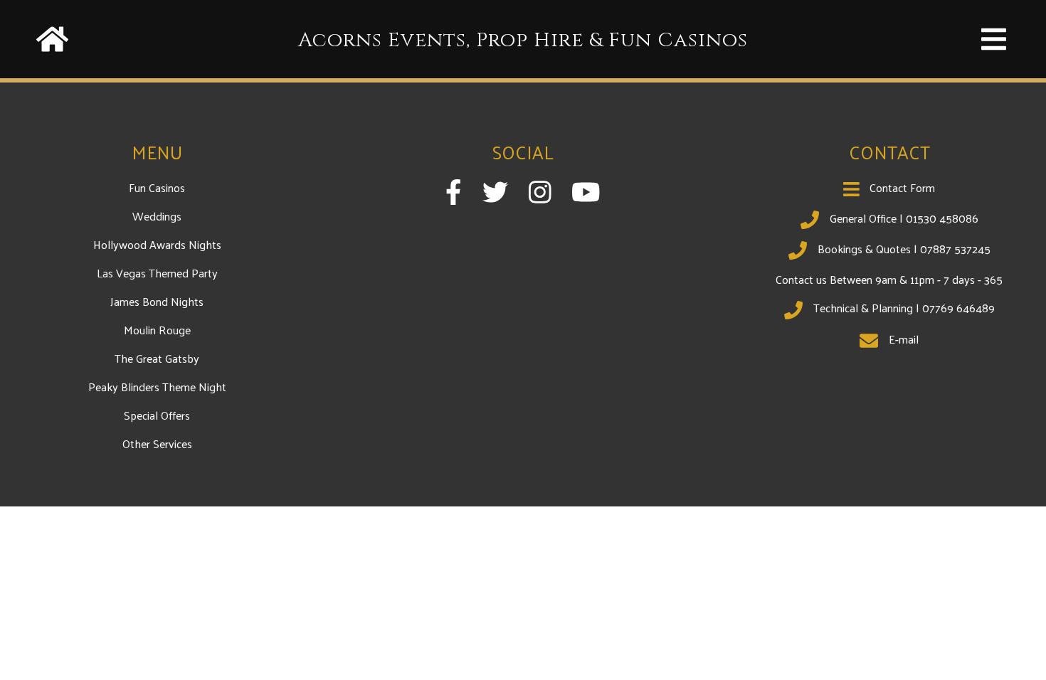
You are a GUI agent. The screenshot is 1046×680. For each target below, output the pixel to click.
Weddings (156, 216)
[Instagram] (540, 191)
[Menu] (993, 20)
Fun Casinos (157, 187)
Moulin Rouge (157, 329)
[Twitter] (495, 191)
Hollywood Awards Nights (157, 244)
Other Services (157, 443)
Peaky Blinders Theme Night (157, 386)
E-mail (904, 339)
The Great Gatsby (157, 358)
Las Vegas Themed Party (157, 272)
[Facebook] (453, 191)
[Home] (52, 20)
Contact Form (902, 187)
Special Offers (157, 415)
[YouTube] (586, 191)
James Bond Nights (157, 301)
